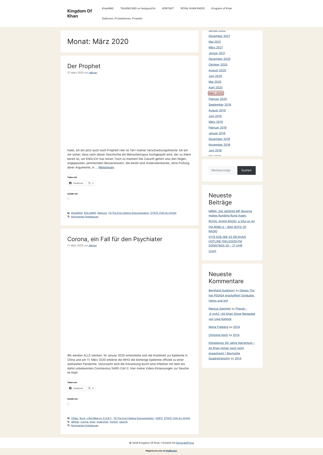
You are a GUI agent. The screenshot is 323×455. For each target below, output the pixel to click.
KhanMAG (108, 8)
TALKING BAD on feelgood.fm (137, 8)
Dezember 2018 (219, 139)
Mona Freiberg (218, 327)
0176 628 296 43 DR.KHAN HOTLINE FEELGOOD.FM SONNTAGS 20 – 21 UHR (227, 241)
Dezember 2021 (219, 36)
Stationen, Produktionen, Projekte (122, 18)
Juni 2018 (215, 150)
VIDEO (159, 418)
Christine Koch (218, 335)
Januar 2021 (217, 53)
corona (84, 421)
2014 (236, 327)
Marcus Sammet (220, 308)
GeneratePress (185, 442)
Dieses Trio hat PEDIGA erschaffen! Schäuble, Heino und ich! (232, 295)
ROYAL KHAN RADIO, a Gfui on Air (232, 221)
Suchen (246, 170)
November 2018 (219, 144)
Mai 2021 (215, 41)
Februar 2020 (218, 99)
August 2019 (217, 110)
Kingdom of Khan (221, 8)
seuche (123, 421)
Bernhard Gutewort (222, 290)
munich (114, 421)
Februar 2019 (218, 127)
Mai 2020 (215, 81)
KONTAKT (168, 8)
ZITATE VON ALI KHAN (163, 213)
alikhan (75, 421)
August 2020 (217, 70)
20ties (74, 418)
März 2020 (216, 93)
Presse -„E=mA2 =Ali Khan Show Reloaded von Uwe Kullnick (232, 314)
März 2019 (216, 122)
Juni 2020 (215, 76)
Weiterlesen (106, 167)
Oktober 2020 (218, 64)
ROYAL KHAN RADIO (193, 8)
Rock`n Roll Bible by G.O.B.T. (96, 418)
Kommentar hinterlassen (84, 216)
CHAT (213, 251)
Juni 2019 (215, 116)
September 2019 (220, 104)
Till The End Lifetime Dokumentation (128, 213)
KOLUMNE (90, 213)
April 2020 (216, 87)
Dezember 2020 (219, 59)
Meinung (102, 213)
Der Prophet (84, 65)
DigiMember (171, 451)
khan (92, 421)
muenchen (102, 421)
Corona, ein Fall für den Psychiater (114, 238)
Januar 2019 (217, 133)
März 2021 (216, 47)
